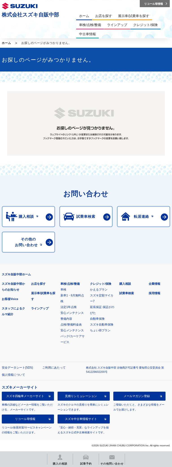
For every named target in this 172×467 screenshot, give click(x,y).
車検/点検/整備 (70, 283)
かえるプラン (99, 289)
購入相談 (125, 283)
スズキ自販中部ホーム (16, 274)
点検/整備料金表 (71, 324)
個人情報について (13, 374)
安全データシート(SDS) (17, 367)
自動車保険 (97, 318)
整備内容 (66, 318)
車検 (63, 289)
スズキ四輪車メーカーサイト (25, 396)
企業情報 (154, 283)
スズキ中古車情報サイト (81, 419)
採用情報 (154, 293)
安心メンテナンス (72, 313)
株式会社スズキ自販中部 (30, 14)
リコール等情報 (25, 419)
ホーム (6, 43)
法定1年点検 (68, 307)
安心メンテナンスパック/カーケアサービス (72, 336)
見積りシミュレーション (81, 396)
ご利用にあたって (54, 367)
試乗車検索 (126, 293)
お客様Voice (10, 299)
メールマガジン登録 (137, 396)
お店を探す (38, 283)
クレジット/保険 (100, 283)
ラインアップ (40, 308)
